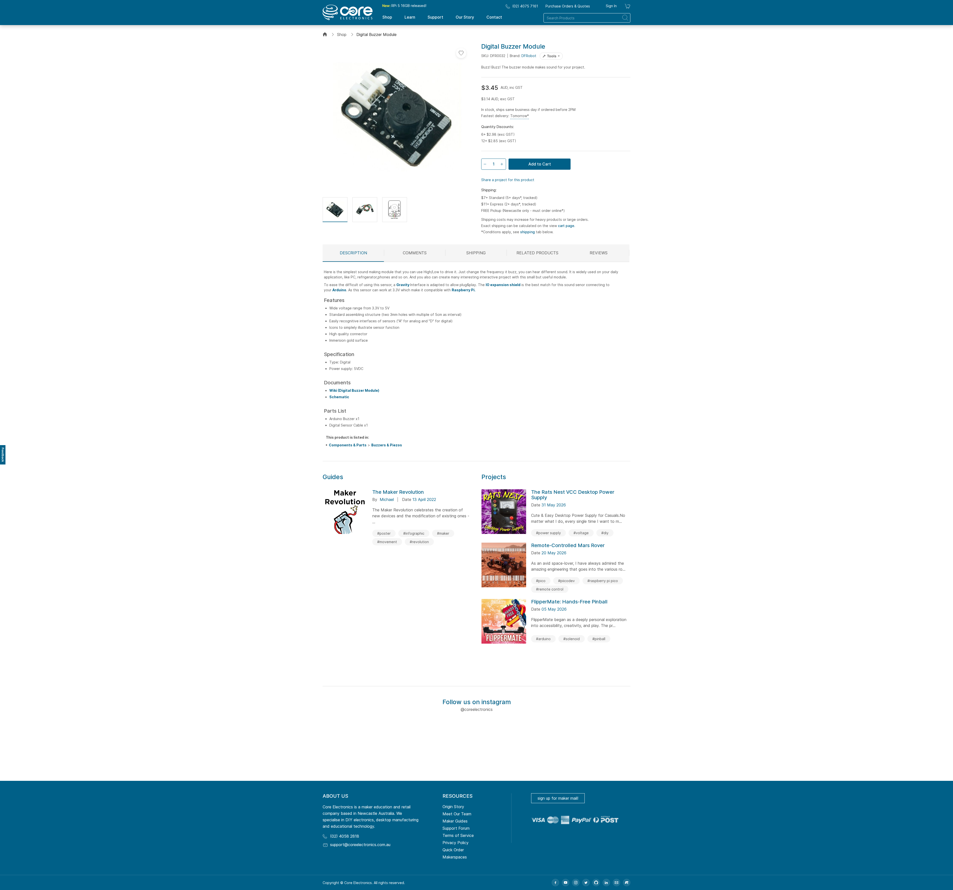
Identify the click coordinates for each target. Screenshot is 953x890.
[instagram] (575, 882)
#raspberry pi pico (602, 581)
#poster (384, 533)
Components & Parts (348, 445)
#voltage (581, 533)
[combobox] (587, 18)
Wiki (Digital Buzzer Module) (354, 390)
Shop (341, 34)
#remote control (549, 589)
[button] (335, 209)
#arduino (543, 639)
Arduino (339, 290)
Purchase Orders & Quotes (567, 6)
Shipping (476, 252)
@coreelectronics (477, 709)
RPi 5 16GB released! (404, 5)
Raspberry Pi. (464, 290)
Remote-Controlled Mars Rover (568, 545)
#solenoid (571, 639)
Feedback (3, 455)
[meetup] (626, 882)
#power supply (548, 533)
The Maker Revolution (398, 492)
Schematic (339, 397)
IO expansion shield (503, 285)
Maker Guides (455, 821)
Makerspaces (454, 857)
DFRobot (528, 56)
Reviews (599, 252)
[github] (596, 882)
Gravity (403, 285)
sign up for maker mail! (558, 798)
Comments (415, 252)
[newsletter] (616, 882)
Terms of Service (458, 835)
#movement (387, 542)
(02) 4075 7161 (525, 6)
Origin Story (453, 806)
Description (353, 252)
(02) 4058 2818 (344, 836)
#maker (443, 533)
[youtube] (565, 882)
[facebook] (555, 882)
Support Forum (456, 828)
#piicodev (566, 581)
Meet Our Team (456, 813)
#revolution (419, 542)
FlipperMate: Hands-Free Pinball (569, 602)
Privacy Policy (455, 842)
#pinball (598, 639)
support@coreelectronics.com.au (360, 844)
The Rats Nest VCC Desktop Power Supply (572, 494)
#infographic (413, 533)
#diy (605, 533)
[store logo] (348, 12)
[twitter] (586, 882)
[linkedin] (606, 882)
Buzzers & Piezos (386, 445)
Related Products (537, 252)
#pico (540, 581)
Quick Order (453, 849)
